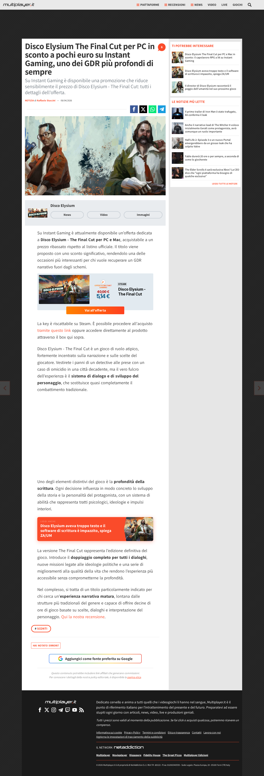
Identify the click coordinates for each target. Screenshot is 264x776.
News (67, 215)
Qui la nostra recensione (83, 616)
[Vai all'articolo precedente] (259, 388)
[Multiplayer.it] (18, 5)
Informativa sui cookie (109, 732)
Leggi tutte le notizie (225, 183)
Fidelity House (151, 755)
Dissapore (135, 755)
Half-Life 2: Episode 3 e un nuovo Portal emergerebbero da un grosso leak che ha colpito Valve (208, 143)
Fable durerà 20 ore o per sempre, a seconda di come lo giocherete (212, 158)
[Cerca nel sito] (249, 5)
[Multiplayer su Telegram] (60, 709)
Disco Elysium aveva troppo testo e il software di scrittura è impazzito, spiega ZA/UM (211, 72)
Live (224, 5)
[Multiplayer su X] (46, 709)
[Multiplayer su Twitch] (67, 709)
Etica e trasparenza (179, 732)
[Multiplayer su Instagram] (53, 709)
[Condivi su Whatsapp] (152, 109)
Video (212, 5)
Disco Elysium (62, 205)
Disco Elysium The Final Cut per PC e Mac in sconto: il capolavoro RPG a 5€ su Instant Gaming (210, 57)
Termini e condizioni (154, 732)
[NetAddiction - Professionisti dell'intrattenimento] (128, 747)
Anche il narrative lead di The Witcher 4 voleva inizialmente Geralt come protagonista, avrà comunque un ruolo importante (212, 128)
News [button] (198, 5)
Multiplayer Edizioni (196, 755)
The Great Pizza (172, 755)
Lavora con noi (212, 732)
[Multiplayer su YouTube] (74, 709)
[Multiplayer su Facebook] (39, 709)
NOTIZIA (29, 100)
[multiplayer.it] (60, 702)
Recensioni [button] (176, 5)
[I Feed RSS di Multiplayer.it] (81, 709)
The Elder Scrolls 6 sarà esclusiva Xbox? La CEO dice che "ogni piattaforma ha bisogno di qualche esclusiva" (212, 173)
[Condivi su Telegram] (162, 109)
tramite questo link (54, 330)
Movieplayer (119, 755)
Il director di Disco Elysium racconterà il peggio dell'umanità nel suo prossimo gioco (210, 87)
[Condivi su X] (143, 109)
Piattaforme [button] (149, 5)
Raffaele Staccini (46, 100)
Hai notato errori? (46, 645)
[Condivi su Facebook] (134, 109)
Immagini (143, 215)
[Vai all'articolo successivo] (5, 388)
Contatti (196, 732)
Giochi (238, 5)
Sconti (41, 629)
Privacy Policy (132, 732)
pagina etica (134, 677)
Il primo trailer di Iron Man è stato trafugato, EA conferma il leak (210, 113)
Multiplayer (103, 755)
